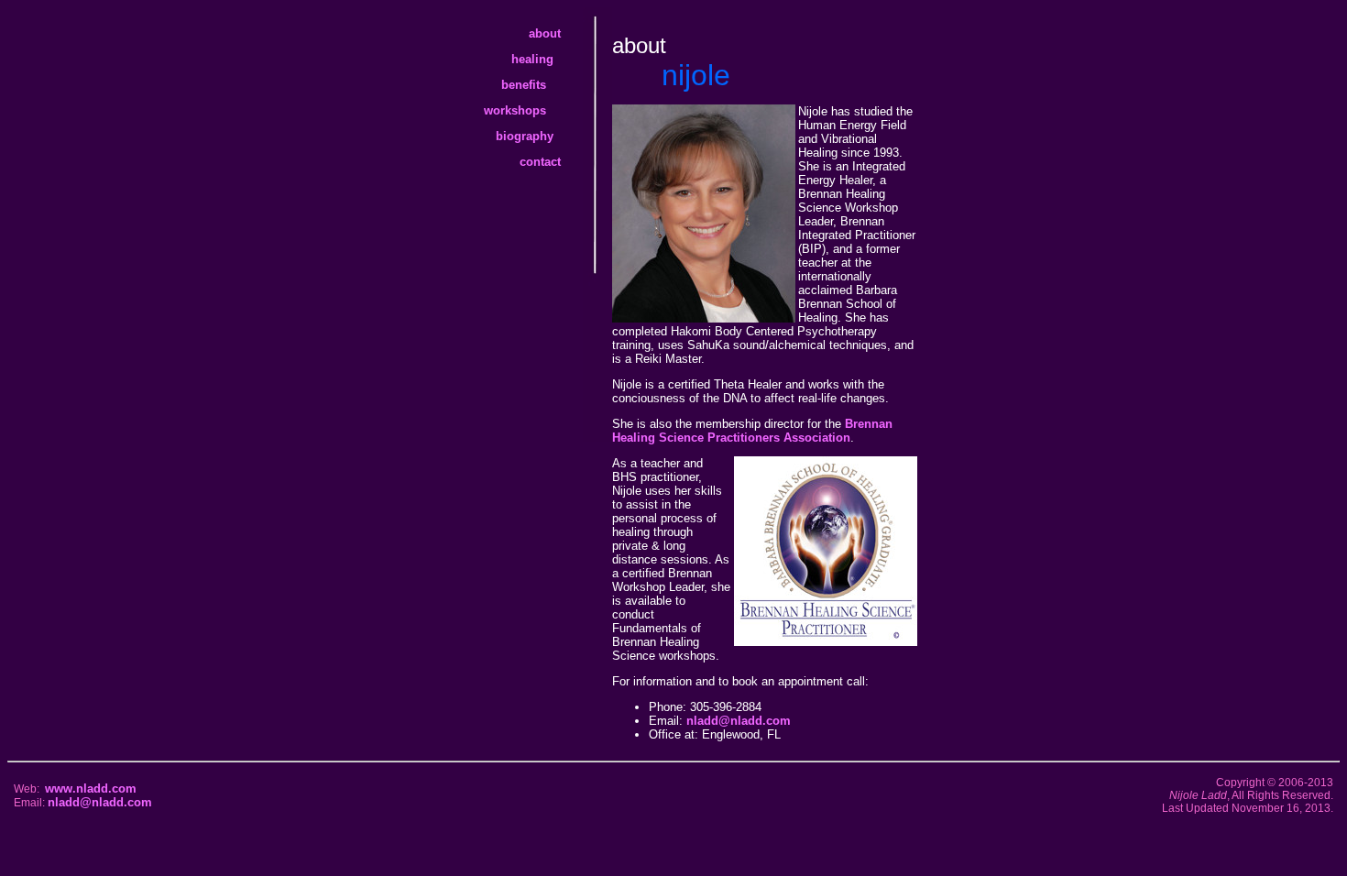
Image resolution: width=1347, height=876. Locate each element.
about (556, 33)
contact (551, 162)
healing (547, 59)
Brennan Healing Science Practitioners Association (752, 430)
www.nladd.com (91, 788)
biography (539, 136)
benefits (542, 85)
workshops (533, 110)
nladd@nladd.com (738, 721)
